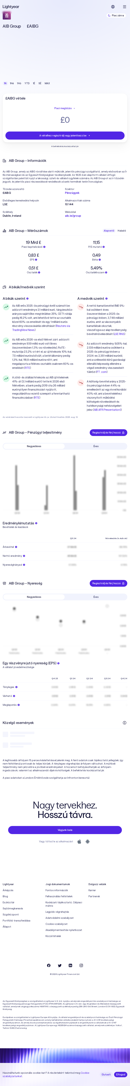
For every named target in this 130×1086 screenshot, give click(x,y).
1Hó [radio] (19, 83)
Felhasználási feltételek (59, 896)
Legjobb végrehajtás (57, 911)
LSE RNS (119, 334)
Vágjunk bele (65, 830)
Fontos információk (57, 890)
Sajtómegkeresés (13, 908)
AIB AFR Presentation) (107, 409)
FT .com (102, 372)
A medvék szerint (90, 298)
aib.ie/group (73, 215)
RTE (27, 367)
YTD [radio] (27, 83)
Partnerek (94, 896)
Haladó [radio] (122, 230)
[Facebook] (48, 965)
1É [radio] (34, 83)
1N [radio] (5, 83)
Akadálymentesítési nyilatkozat (64, 930)
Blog (5, 896)
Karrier (92, 890)
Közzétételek (53, 936)
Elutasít (106, 1074)
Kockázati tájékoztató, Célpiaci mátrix (64, 904)
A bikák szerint (14, 298)
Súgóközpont (11, 914)
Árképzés (8, 890)
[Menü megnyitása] (124, 6)
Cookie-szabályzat (57, 924)
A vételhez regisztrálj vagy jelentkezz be (62, 135)
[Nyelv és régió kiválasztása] (113, 6)
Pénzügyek (72, 192)
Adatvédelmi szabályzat (60, 917)
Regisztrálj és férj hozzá (106, 432)
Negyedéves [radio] (34, 446)
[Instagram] (81, 965)
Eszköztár (9, 902)
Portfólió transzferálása (16, 920)
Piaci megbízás (63, 108)
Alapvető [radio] (109, 230)
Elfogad (120, 1074)
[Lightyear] (11, 7)
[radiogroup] (27, 83)
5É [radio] (40, 83)
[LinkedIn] (70, 965)
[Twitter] (59, 965)
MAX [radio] (47, 83)
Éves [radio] (96, 446)
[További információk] (124, 722)
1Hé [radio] (12, 83)
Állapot (7, 926)
